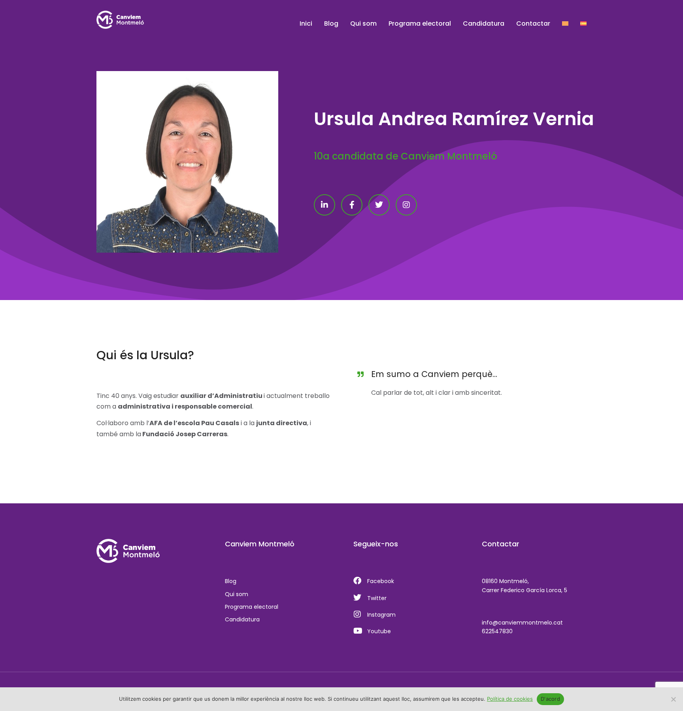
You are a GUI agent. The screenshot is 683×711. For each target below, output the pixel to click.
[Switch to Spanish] (583, 23)
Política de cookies (510, 699)
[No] (673, 699)
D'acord (550, 699)
